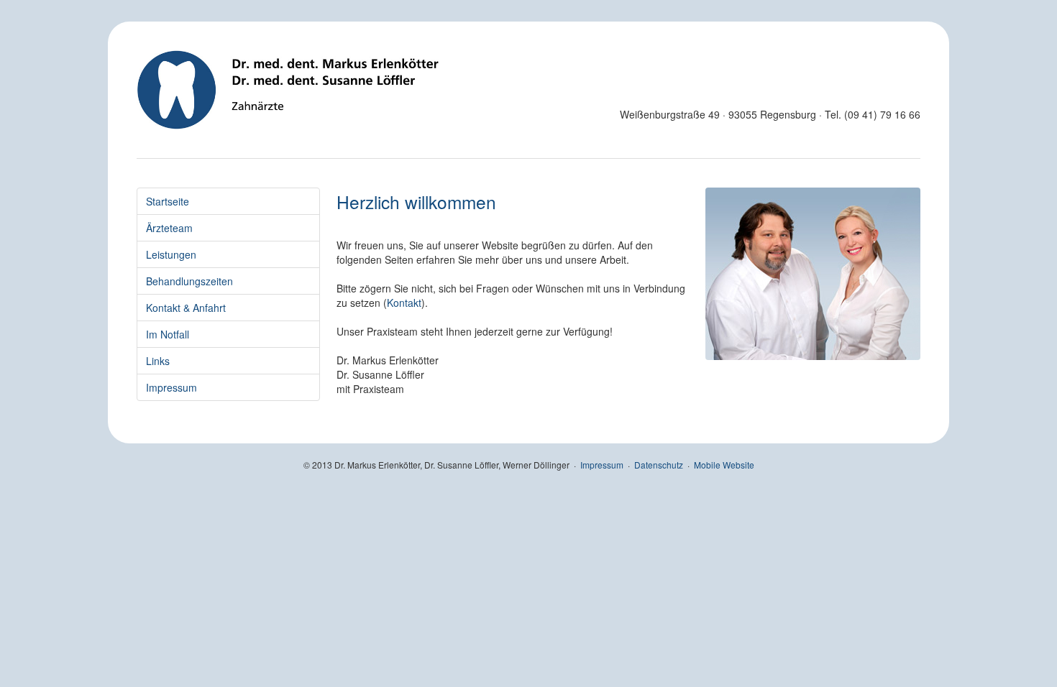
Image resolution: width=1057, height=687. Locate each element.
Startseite (167, 201)
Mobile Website (724, 464)
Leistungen (171, 254)
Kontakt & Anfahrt (186, 307)
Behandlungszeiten (189, 281)
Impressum (171, 387)
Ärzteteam (169, 228)
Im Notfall (167, 334)
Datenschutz (658, 464)
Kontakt (404, 302)
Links (158, 361)
